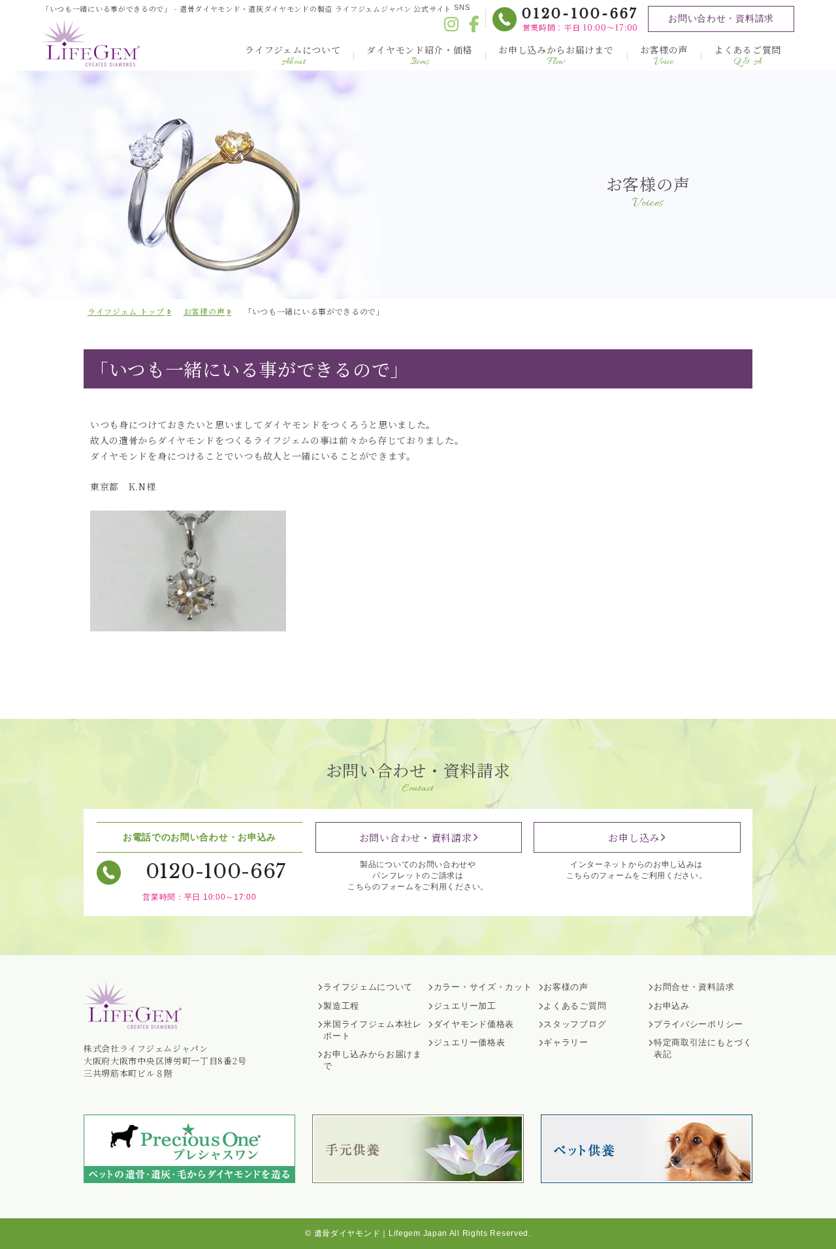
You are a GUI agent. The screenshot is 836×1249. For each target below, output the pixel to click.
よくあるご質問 (747, 56)
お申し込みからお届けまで (555, 56)
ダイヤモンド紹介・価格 (419, 56)
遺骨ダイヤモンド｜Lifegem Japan (380, 1233)
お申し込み (634, 837)
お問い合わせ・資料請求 (721, 18)
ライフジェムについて (292, 56)
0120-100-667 (580, 14)
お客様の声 (664, 56)
